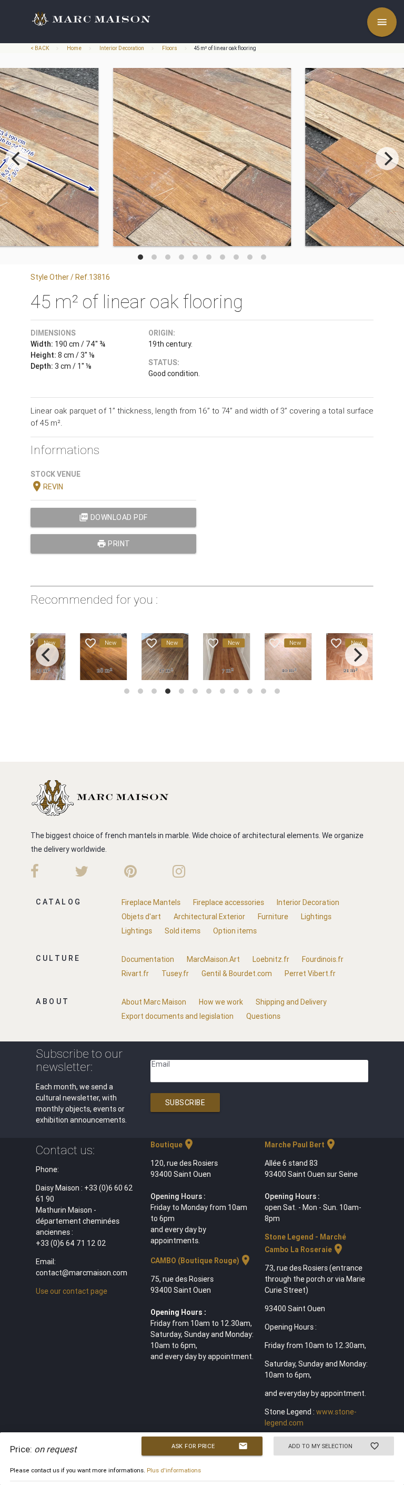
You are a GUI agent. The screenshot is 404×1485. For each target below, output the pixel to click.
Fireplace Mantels (151, 902)
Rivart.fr (135, 973)
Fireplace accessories (228, 902)
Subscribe (185, 1102)
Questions (263, 1016)
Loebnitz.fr (270, 959)
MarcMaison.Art (213, 959)
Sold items (182, 931)
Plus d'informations (174, 1470)
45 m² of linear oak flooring (225, 48)
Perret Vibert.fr (310, 973)
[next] (387, 158)
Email (161, 1064)
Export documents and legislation (178, 1016)
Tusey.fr (175, 973)
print (113, 543)
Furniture (273, 916)
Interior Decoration (121, 48)
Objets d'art (141, 916)
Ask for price (209, 1446)
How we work (221, 1002)
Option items (235, 931)
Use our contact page (71, 1291)
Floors (169, 48)
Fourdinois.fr (323, 959)
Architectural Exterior (209, 916)
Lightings (316, 916)
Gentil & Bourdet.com (236, 973)
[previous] (16, 158)
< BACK (40, 48)
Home (74, 48)
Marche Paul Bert (301, 1144)
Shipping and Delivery (291, 1002)
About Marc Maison (154, 1002)
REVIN (47, 486)
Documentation (148, 959)
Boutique (172, 1144)
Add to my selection (334, 1446)
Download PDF (113, 517)
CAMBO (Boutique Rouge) (201, 1260)
